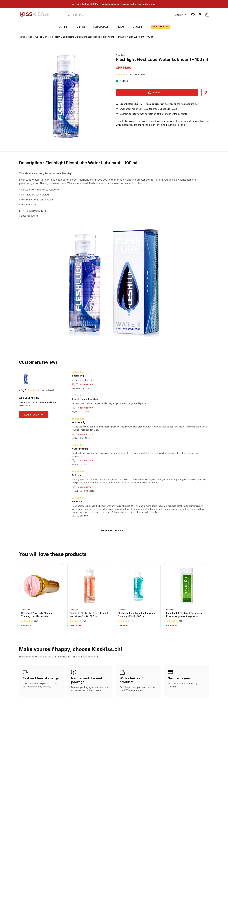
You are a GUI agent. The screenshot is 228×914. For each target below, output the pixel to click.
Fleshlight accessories (88, 36)
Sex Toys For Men (37, 36)
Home (22, 36)
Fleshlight (120, 55)
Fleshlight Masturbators (62, 36)
